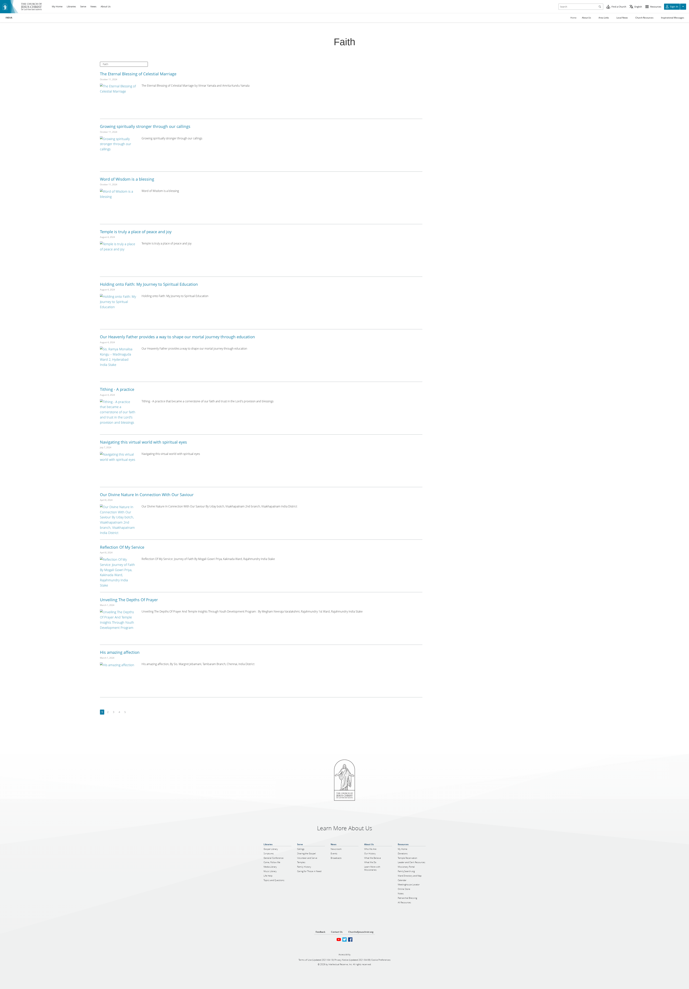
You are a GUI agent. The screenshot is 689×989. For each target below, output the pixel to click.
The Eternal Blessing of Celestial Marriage (138, 73)
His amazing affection (120, 652)
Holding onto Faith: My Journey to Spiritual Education (149, 284)
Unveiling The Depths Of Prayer (129, 599)
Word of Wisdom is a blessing (127, 179)
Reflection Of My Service (122, 547)
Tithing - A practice (117, 389)
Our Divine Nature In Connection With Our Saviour (147, 494)
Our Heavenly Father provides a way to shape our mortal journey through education (177, 336)
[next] (131, 712)
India (9, 18)
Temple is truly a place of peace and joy (136, 231)
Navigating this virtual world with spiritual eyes (143, 442)
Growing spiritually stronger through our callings (145, 126)
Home (573, 17)
